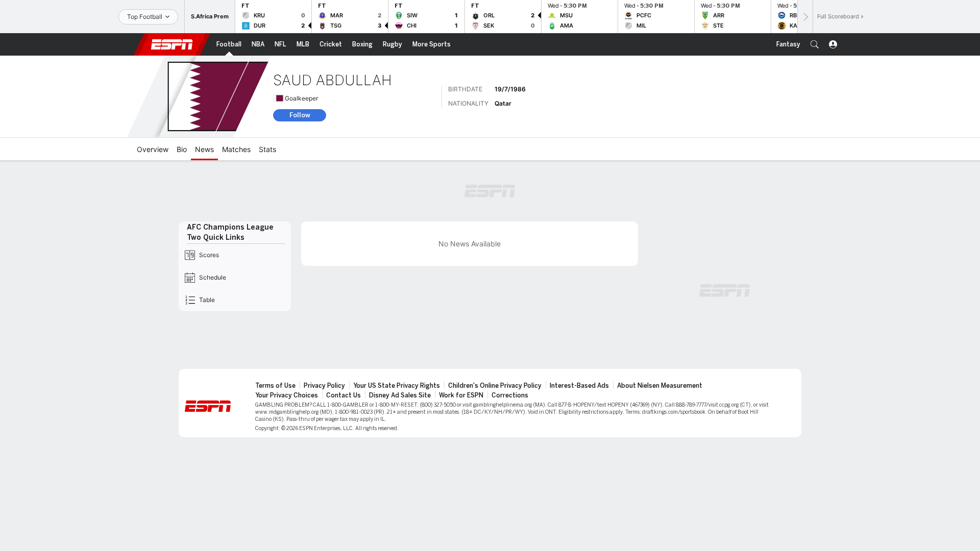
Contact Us (343, 395)
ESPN (172, 44)
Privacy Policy (324, 385)
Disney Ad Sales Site (400, 395)
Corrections (510, 395)
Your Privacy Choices (286, 395)
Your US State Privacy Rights (396, 385)
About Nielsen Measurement (659, 385)
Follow (299, 115)
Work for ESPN (461, 395)
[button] (815, 44)
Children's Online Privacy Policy (495, 385)
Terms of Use (275, 385)
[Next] (805, 16)
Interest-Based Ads (579, 385)
